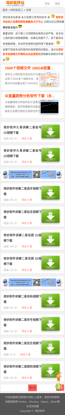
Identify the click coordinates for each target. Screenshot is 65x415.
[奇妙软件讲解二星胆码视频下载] (51, 376)
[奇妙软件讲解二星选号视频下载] (51, 198)
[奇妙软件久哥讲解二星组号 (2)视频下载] (51, 160)
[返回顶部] (58, 377)
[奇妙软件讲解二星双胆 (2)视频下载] (51, 268)
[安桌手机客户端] (58, 390)
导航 (47, 3)
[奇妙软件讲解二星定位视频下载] (51, 353)
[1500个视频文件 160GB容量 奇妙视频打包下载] (49, 84)
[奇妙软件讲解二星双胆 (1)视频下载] (51, 245)
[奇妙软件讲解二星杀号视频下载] (51, 329)
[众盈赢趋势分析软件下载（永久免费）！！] (49, 112)
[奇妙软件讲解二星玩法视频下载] (51, 221)
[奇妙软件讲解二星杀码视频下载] (51, 306)
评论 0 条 (27, 138)
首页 (5, 9)
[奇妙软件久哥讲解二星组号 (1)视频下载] (51, 137)
